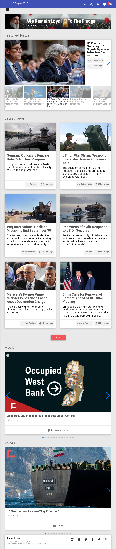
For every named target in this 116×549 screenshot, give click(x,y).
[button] (91, 4)
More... (58, 337)
